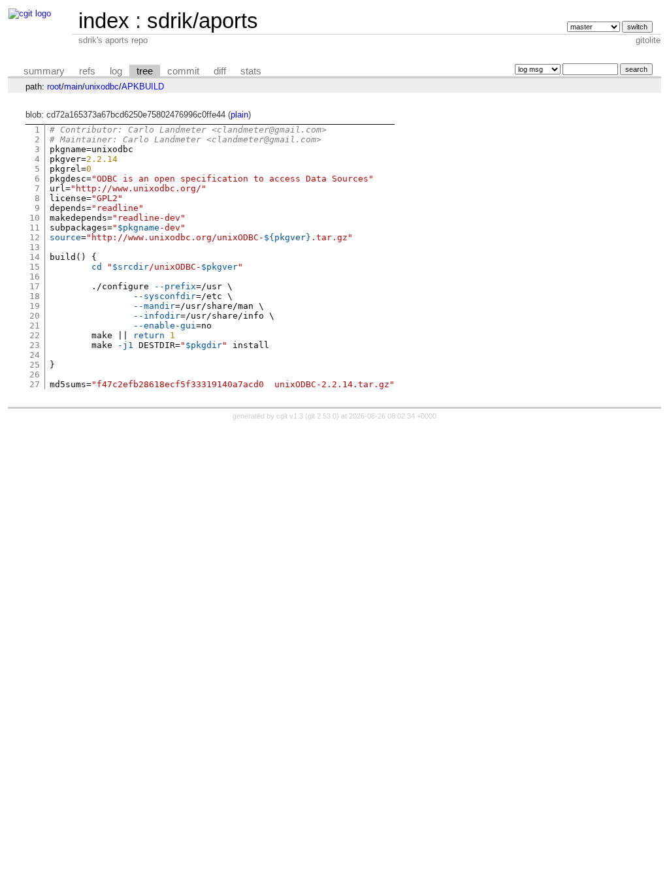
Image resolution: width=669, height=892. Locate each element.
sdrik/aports (202, 20)
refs (87, 71)
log (116, 71)
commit (183, 71)
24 (34, 355)
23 (34, 345)
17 (34, 286)
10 (34, 218)
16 (34, 276)
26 (34, 374)
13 (34, 247)
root (54, 86)
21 (34, 325)
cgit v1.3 (289, 416)
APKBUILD (143, 86)
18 (34, 296)
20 (34, 316)
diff (220, 71)
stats (250, 71)
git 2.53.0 (322, 416)
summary (44, 71)
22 (34, 335)
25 (34, 365)
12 (34, 237)
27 (34, 384)
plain (239, 114)
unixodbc (102, 86)
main (73, 86)
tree (145, 71)
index (103, 20)
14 (34, 257)
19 (34, 306)
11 (34, 227)
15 (34, 267)
